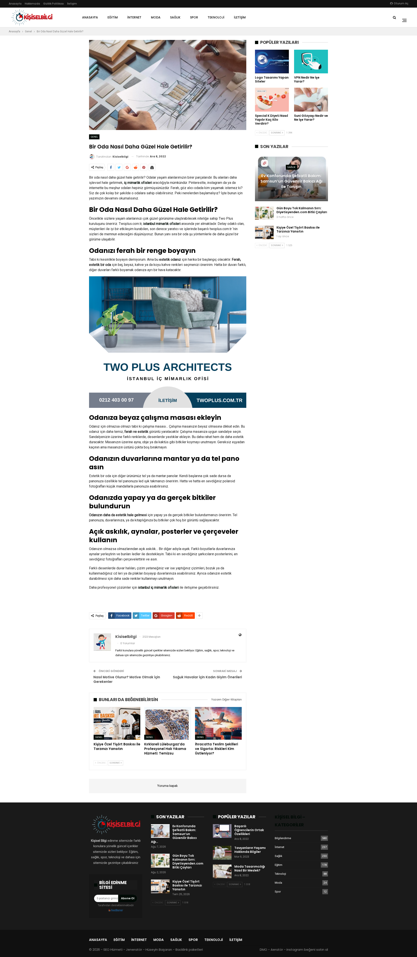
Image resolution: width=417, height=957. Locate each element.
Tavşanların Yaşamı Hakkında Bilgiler (250, 850)
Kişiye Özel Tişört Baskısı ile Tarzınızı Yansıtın (298, 229)
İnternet (134, 17)
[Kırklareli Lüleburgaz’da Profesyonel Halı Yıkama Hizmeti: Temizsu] (167, 723)
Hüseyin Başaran (159, 949)
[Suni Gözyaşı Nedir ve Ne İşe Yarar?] (311, 99)
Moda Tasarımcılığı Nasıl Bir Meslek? (249, 868)
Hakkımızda (32, 3)
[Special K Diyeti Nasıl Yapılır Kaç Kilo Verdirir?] (272, 99)
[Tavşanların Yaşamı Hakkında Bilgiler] (222, 853)
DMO (263, 949)
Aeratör (277, 949)
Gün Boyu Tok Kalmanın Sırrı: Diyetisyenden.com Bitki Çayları (301, 210)
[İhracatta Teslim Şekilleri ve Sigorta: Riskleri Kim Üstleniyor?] (218, 723)
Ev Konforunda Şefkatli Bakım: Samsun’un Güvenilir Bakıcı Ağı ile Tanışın (291, 181)
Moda (156, 17)
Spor (194, 17)
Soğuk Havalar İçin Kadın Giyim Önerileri (207, 677)
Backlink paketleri (189, 949)
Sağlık (175, 17)
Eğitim (113, 17)
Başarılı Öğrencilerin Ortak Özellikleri (249, 830)
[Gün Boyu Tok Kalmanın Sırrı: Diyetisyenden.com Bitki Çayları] (264, 213)
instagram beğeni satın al (307, 949)
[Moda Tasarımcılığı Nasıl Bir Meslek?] (222, 871)
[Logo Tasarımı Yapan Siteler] (272, 61)
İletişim (72, 3)
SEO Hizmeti (112, 949)
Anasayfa (15, 3)
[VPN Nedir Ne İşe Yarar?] (311, 61)
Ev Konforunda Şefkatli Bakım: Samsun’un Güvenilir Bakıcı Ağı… (174, 834)
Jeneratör (134, 949)
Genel (94, 136)
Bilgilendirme (283, 838)
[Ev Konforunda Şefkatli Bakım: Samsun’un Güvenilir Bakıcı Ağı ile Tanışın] (160, 831)
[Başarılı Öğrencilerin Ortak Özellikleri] (222, 831)
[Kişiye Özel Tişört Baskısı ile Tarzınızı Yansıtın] (117, 723)
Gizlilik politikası (53, 3)
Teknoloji (216, 17)
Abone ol (127, 898)
